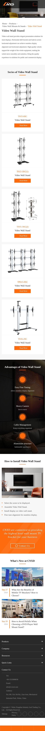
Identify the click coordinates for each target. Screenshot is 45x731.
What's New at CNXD (22, 560)
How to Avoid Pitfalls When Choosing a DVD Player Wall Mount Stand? (25, 624)
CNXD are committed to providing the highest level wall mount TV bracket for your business (22, 533)
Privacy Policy (14, 714)
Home (4, 23)
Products (12, 23)
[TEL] (16, 728)
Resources (6, 656)
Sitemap (4, 714)
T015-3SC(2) (22, 226)
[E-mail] (5, 728)
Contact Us (23, 545)
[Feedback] (28, 728)
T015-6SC (22, 116)
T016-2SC (22, 339)
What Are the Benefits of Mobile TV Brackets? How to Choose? (25, 593)
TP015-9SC (22, 282)
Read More (22, 125)
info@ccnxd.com (12, 687)
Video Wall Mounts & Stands (14, 26)
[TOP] (39, 728)
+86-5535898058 (12, 679)
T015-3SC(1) (22, 171)
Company (5, 648)
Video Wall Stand (35, 26)
